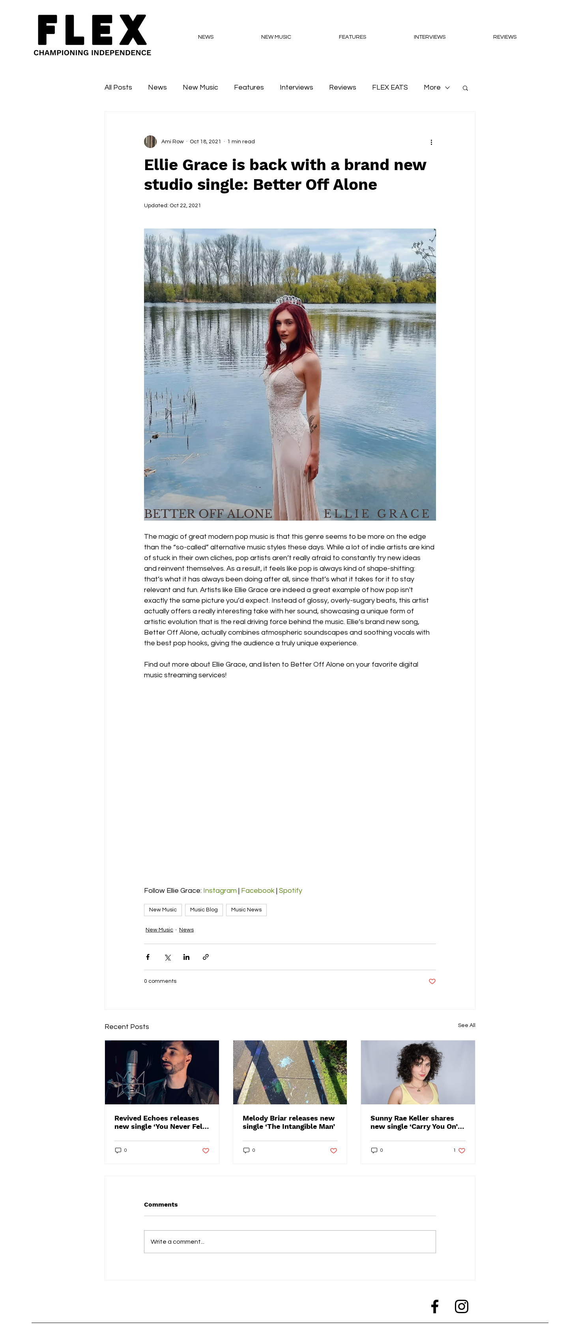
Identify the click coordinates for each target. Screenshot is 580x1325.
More (432, 87)
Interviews (296, 87)
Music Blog (204, 910)
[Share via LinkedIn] (186, 957)
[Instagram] (462, 1306)
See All (466, 1025)
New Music (200, 87)
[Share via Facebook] (148, 957)
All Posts (118, 87)
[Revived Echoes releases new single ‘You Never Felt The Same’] (162, 1072)
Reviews (342, 87)
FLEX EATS (390, 87)
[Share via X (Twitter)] (167, 957)
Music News (246, 910)
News (157, 87)
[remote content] (290, 777)
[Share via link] (206, 957)
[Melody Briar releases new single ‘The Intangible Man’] (290, 1072)
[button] (465, 87)
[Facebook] (435, 1306)
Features (249, 87)
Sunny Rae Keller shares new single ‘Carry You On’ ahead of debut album (414, 1122)
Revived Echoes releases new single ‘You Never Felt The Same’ (160, 1122)
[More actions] (431, 141)
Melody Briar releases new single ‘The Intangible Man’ (289, 1122)
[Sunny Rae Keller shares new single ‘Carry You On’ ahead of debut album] (418, 1072)
